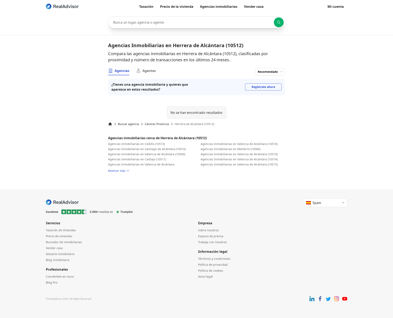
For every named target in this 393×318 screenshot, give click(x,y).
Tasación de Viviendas (61, 230)
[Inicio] (110, 124)
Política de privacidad (213, 265)
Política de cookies (210, 270)
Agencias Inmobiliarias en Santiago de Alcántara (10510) (147, 149)
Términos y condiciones (214, 259)
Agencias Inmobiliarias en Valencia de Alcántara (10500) (146, 154)
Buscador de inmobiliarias (64, 242)
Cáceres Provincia (157, 124)
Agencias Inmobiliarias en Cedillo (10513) (136, 144)
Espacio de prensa (210, 236)
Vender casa (254, 6)
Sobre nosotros (208, 230)
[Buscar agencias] (279, 22)
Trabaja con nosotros (212, 242)
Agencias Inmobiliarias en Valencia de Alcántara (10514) (239, 159)
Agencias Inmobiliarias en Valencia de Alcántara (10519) (239, 154)
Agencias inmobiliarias (218, 6)
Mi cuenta (336, 6)
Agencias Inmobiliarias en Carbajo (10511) (137, 159)
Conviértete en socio (60, 276)
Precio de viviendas (59, 236)
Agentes (149, 70)
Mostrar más (116, 171)
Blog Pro (51, 282)
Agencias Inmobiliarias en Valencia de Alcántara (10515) (239, 164)
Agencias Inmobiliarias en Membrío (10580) (230, 149)
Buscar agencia (128, 124)
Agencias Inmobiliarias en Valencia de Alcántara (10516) (239, 144)
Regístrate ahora (263, 87)
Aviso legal (205, 276)
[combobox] (196, 22)
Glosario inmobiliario (60, 254)
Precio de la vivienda (176, 6)
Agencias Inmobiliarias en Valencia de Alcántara (141, 164)
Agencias (122, 70)
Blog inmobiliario (57, 260)
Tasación (146, 6)
